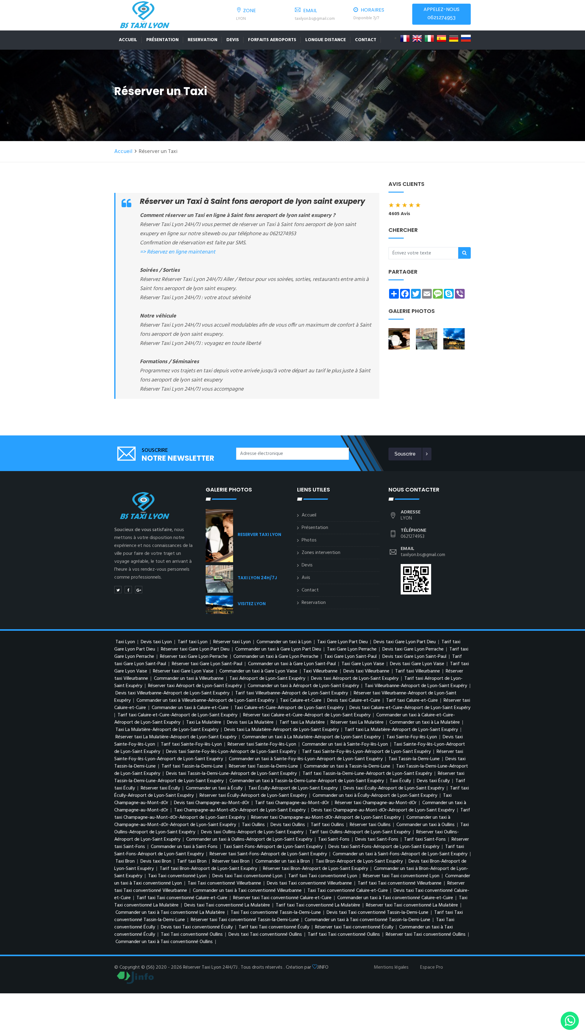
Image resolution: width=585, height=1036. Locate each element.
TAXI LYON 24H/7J (257, 578)
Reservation (202, 40)
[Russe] (466, 38)
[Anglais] (417, 38)
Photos (309, 540)
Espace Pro (431, 967)
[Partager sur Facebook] (128, 589)
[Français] (405, 38)
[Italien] (429, 38)
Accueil (128, 40)
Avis (306, 578)
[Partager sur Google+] (138, 589)
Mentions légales (391, 967)
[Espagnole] (441, 38)
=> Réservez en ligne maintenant (177, 252)
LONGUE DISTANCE (325, 40)
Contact (365, 40)
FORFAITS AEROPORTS (272, 40)
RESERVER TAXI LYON (259, 534)
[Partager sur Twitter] (118, 589)
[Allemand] (454, 38)
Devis (232, 40)
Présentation (162, 40)
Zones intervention (321, 553)
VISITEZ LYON (252, 604)
